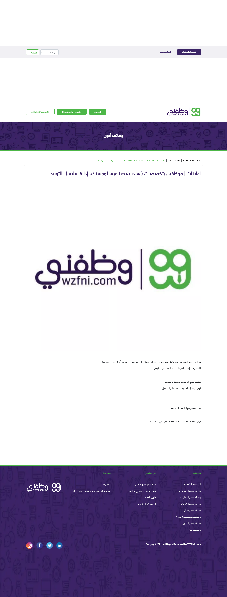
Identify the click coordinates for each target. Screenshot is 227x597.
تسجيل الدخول (189, 51)
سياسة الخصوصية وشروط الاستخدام (92, 490)
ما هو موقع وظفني (145, 484)
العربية (33, 52)
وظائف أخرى (174, 160)
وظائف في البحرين (191, 522)
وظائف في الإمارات (190, 497)
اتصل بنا (106, 484)
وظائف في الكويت (191, 503)
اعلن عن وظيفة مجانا (71, 112)
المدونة (97, 112)
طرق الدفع (150, 497)
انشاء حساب (165, 51)
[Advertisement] (113, 23)
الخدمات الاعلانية (147, 503)
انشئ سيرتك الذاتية (40, 112)
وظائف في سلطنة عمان (188, 516)
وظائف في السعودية (190, 490)
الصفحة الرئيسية (191, 160)
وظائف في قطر (192, 509)
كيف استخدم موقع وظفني (142, 490)
